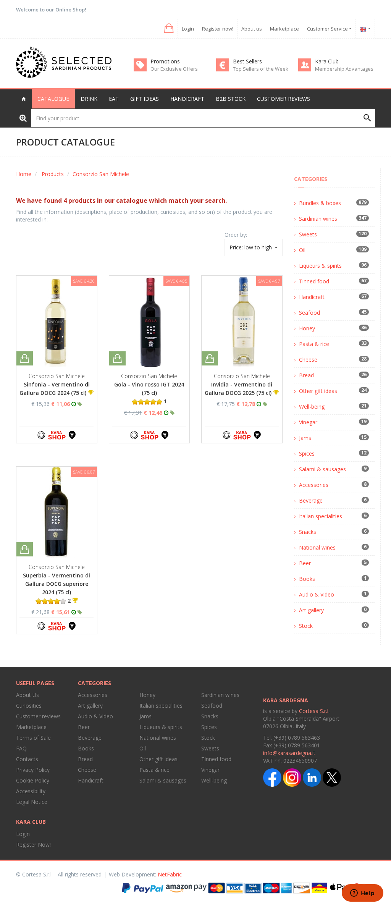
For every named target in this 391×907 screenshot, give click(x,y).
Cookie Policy (32, 780)
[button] (168, 28)
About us (251, 28)
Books (307, 578)
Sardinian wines (318, 218)
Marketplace (284, 28)
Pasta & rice (314, 344)
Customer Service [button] (328, 28)
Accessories (313, 484)
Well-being (312, 406)
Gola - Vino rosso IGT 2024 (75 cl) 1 (149, 393)
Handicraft (312, 297)
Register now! (217, 28)
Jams (305, 437)
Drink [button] (89, 98)
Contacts (27, 759)
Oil (302, 250)
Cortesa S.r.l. (314, 711)
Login (188, 28)
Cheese (308, 359)
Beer (305, 563)
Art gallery (311, 610)
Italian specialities (320, 516)
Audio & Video (316, 594)
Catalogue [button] (53, 98)
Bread (306, 375)
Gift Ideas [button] (144, 98)
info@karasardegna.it (289, 753)
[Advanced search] (23, 118)
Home (23, 174)
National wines (317, 547)
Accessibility (30, 791)
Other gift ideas (318, 390)
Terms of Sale (33, 737)
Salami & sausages (322, 469)
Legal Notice (31, 801)
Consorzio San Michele (101, 174)
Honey (307, 328)
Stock (306, 625)
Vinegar (308, 422)
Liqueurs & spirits (320, 265)
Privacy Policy (33, 769)
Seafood (309, 312)
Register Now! (33, 844)
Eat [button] (114, 98)
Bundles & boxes (320, 203)
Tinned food (314, 281)
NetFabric (170, 874)
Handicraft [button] (187, 98)
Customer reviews (283, 98)
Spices (307, 453)
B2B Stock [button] (231, 98)
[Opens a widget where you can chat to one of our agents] (362, 893)
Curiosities (29, 705)
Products (53, 174)
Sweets (308, 234)
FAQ (21, 748)
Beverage (311, 500)
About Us (27, 694)
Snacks (307, 531)
